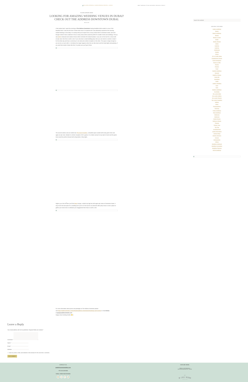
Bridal (216, 39)
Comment (10, 339)
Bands (217, 31)
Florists (217, 64)
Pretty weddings (217, 110)
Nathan (217, 102)
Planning (217, 108)
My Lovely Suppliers (84, 12)
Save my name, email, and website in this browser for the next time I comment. (29, 352)
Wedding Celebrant (217, 144)
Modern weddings (216, 89)
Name (9, 343)
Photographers (217, 106)
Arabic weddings (217, 29)
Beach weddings (217, 33)
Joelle (216, 81)
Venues (91, 12)
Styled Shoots (216, 119)
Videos (217, 142)
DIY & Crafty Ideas (217, 56)
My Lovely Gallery (217, 96)
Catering (217, 46)
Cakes (217, 43)
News (216, 104)
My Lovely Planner (217, 98)
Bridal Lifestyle (217, 41)
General (217, 73)
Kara (217, 85)
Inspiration (217, 79)
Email (9, 346)
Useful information (217, 131)
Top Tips (217, 127)
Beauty (217, 35)
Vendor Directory (217, 135)
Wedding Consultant (217, 146)
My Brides (216, 92)
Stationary (217, 114)
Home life (216, 77)
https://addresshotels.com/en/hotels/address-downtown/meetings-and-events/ (79, 310)
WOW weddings (217, 150)
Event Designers (217, 60)
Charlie (217, 52)
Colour (217, 54)
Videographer (216, 140)
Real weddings (217, 112)
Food (217, 69)
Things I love (217, 125)
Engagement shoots (217, 58)
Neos (75, 203)
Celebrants (217, 50)
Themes (217, 123)
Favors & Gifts (217, 62)
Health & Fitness (217, 75)
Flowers (217, 66)
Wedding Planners (217, 148)
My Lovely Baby (217, 94)
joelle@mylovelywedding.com (63, 367)
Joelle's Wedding (217, 83)
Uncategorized (217, 129)
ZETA (59, 36)
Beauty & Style (217, 37)
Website (9, 349)
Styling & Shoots (217, 121)
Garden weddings (216, 71)
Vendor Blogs (216, 133)
